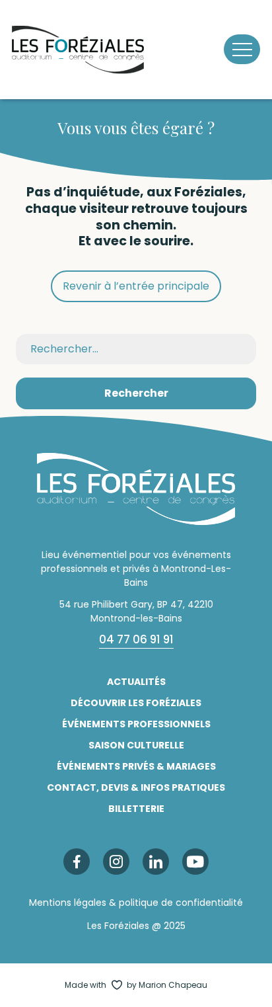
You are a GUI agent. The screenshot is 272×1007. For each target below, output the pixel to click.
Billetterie (136, 808)
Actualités (136, 681)
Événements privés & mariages (136, 766)
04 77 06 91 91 (136, 639)
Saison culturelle (136, 745)
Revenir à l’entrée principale (136, 286)
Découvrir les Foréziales (136, 702)
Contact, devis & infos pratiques (136, 787)
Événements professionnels (136, 724)
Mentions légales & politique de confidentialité (136, 902)
